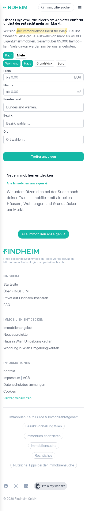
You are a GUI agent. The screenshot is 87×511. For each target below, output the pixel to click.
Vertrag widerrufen (17, 398)
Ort (5, 131)
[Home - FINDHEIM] (15, 7)
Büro (61, 63)
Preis (7, 71)
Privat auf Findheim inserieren (25, 298)
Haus (27, 63)
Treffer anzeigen (43, 156)
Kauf (8, 55)
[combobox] (43, 107)
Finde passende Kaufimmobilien (23, 258)
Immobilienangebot (17, 328)
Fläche (8, 85)
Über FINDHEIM (16, 291)
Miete (21, 55)
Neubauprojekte (15, 334)
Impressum (12, 378)
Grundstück (44, 63)
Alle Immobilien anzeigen (27, 183)
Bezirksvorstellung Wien (43, 426)
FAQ (6, 305)
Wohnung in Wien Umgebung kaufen (31, 348)
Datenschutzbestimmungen (24, 384)
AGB (26, 378)
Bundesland (12, 99)
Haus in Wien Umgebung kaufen (27, 341)
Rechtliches (43, 455)
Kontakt (9, 371)
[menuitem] (43, 391)
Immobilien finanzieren (44, 436)
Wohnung (12, 63)
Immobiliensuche (43, 446)
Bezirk (7, 115)
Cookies (9, 391)
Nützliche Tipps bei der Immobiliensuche (43, 465)
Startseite (10, 284)
